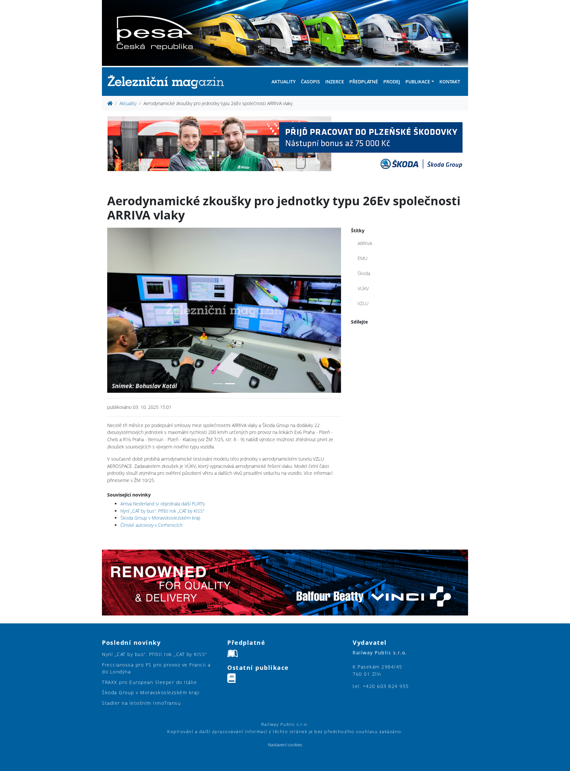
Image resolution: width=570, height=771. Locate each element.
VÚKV (363, 288)
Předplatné (363, 81)
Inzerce (334, 81)
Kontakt (449, 81)
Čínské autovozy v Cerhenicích (151, 525)
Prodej (391, 81)
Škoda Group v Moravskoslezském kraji (160, 518)
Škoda (364, 273)
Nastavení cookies (285, 745)
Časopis (310, 81)
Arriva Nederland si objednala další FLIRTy (162, 503)
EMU (362, 258)
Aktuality (283, 81)
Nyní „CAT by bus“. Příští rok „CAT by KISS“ (162, 511)
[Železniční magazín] (168, 81)
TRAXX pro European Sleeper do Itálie (149, 682)
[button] (124, 310)
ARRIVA (365, 243)
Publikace (417, 81)
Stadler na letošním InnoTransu (141, 703)
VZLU (363, 303)
